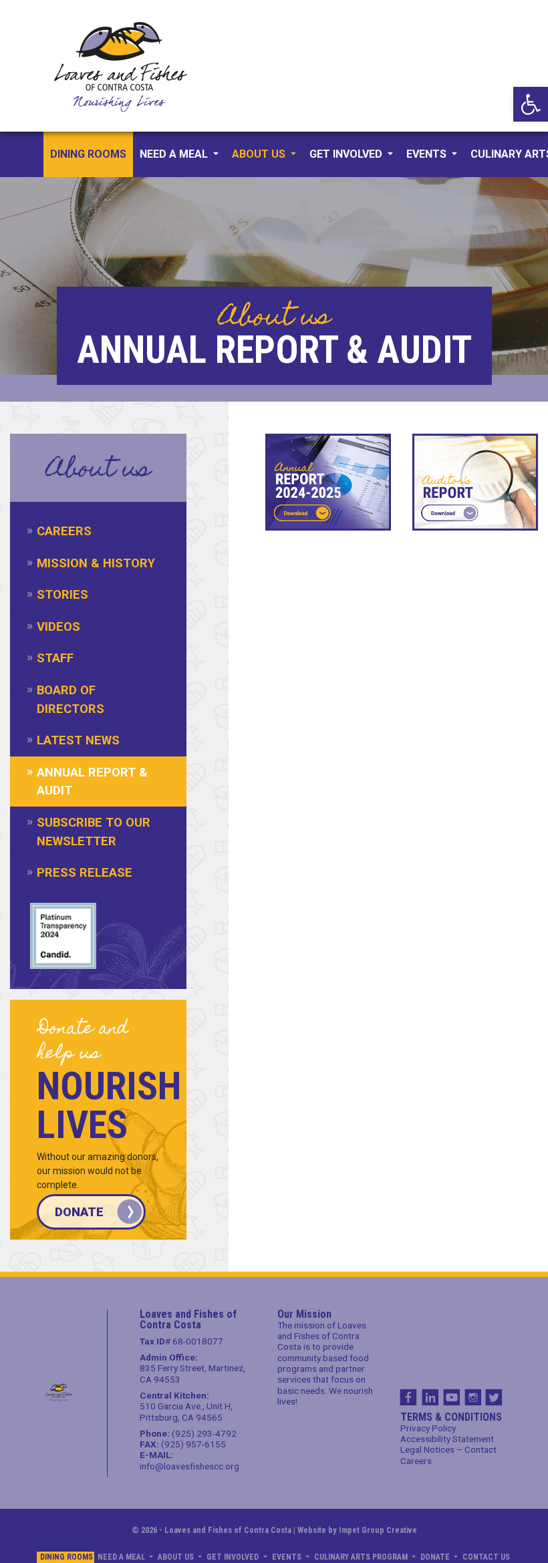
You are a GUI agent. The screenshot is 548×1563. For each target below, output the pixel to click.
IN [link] (429, 1397)
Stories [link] (62, 594)
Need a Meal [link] (175, 154)
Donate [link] (436, 1557)
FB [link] (408, 1397)
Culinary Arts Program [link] (362, 1557)
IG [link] (472, 1397)
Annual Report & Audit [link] (92, 781)
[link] (530, 104)
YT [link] (451, 1397)
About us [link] (260, 154)
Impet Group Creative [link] (378, 1530)
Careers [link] (64, 531)
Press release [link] (84, 872)
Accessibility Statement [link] (447, 1438)
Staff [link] (55, 658)
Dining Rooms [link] (88, 154)
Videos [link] (58, 626)
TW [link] (494, 1397)
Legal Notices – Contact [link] (448, 1449)
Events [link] (427, 154)
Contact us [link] (486, 1557)
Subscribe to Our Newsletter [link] (93, 831)
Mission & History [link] (96, 563)
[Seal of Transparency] (63, 936)
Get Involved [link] (347, 154)
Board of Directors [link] (70, 699)
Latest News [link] (78, 740)
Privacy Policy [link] (428, 1428)
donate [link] (79, 1212)
